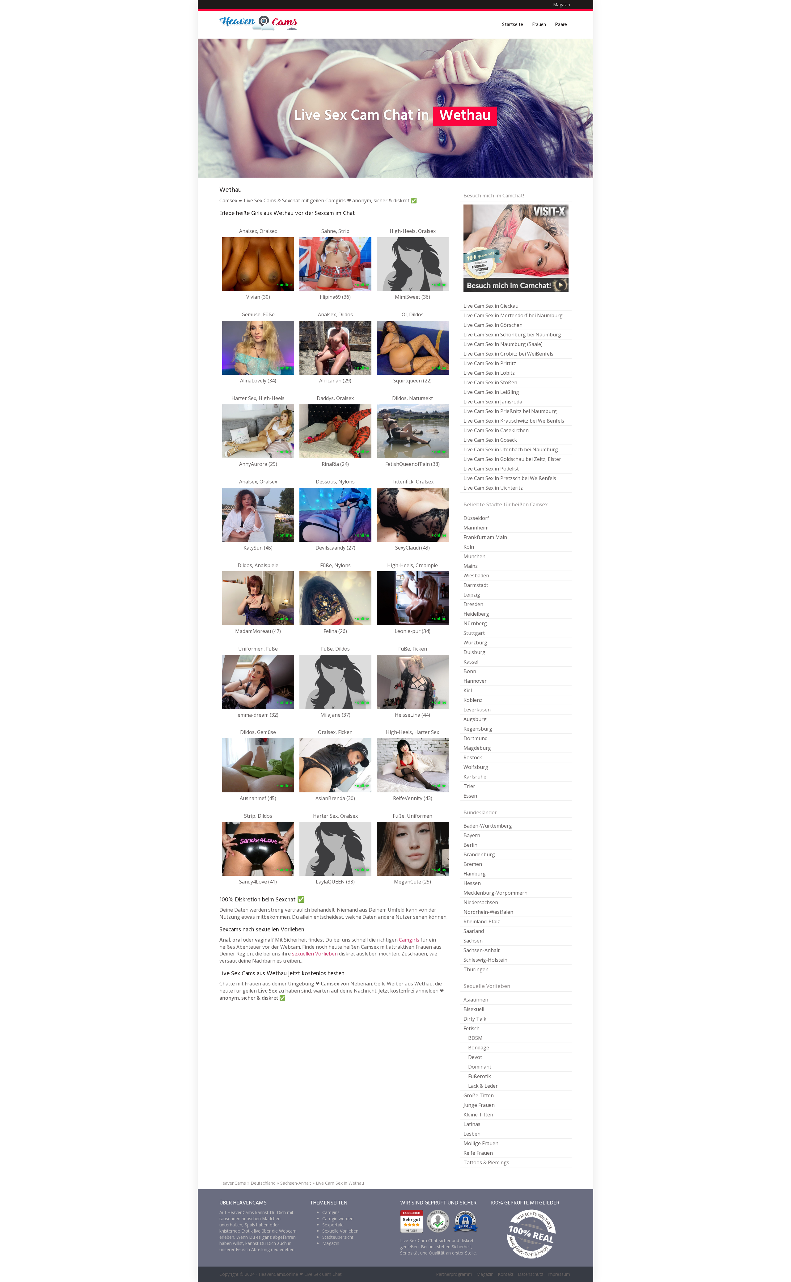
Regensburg (477, 728)
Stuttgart (474, 633)
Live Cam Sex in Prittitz (489, 363)
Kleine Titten (478, 1114)
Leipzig (471, 594)
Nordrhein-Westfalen (488, 912)
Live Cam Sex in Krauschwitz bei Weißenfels (513, 420)
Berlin (470, 844)
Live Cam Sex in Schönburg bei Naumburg (512, 334)
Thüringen (476, 969)
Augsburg (475, 719)
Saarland (473, 931)
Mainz (470, 566)
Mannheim (476, 527)
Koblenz (472, 700)
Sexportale (333, 1225)
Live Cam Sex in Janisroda (492, 401)
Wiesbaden (476, 575)
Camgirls (409, 939)
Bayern (471, 835)
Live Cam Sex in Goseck (490, 439)
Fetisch (471, 1028)
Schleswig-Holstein (485, 959)
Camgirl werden (337, 1218)
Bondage (478, 1047)
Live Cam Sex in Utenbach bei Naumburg (510, 449)
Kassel (470, 661)
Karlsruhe (474, 776)
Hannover (475, 680)
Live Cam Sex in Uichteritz (493, 487)
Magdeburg (477, 747)
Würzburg (475, 642)
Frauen (539, 25)
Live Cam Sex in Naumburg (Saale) (503, 344)
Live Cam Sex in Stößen (490, 382)
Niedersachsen (480, 902)
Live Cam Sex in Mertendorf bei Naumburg (513, 315)
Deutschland (263, 1183)
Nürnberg (475, 623)
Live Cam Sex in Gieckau (490, 305)
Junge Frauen (479, 1105)
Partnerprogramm (454, 1274)
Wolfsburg (475, 767)
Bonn (469, 671)
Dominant (479, 1066)
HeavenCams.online (278, 1274)
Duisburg (474, 652)
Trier (469, 786)
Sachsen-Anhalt (481, 950)
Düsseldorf (476, 518)
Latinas (471, 1124)
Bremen (472, 864)
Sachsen (473, 940)
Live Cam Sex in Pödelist (491, 468)
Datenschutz (530, 1274)
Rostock (472, 757)
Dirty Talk (474, 1018)
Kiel (467, 690)
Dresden (473, 604)
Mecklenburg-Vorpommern (495, 892)
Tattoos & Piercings (486, 1162)
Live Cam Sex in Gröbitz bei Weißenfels (508, 353)
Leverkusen (477, 709)
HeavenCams (232, 1183)
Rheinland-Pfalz (481, 921)
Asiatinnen (475, 999)
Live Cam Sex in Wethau (340, 1183)
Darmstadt (475, 585)
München (474, 556)
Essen (470, 795)
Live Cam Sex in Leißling (491, 392)
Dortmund (475, 738)
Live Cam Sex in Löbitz (489, 372)
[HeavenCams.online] (261, 24)
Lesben (471, 1133)
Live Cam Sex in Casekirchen (496, 430)
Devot (475, 1057)
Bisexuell (473, 1009)
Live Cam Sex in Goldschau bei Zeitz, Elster (512, 459)
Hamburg (474, 873)
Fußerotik (479, 1076)
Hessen (472, 883)
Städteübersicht (337, 1237)
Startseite (512, 25)
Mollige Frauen (480, 1143)
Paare (561, 25)
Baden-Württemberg (487, 825)
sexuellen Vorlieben (315, 953)
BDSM (475, 1038)
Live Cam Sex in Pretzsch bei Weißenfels (509, 478)
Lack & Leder (483, 1085)
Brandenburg (479, 854)
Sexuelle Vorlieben (340, 1231)
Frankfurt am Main (485, 537)
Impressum (559, 1274)
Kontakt (506, 1274)
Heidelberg (476, 613)
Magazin (561, 4)
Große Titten (478, 1095)
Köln (468, 546)
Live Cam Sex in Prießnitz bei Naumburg (510, 411)
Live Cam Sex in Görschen (492, 325)
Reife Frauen (478, 1152)
